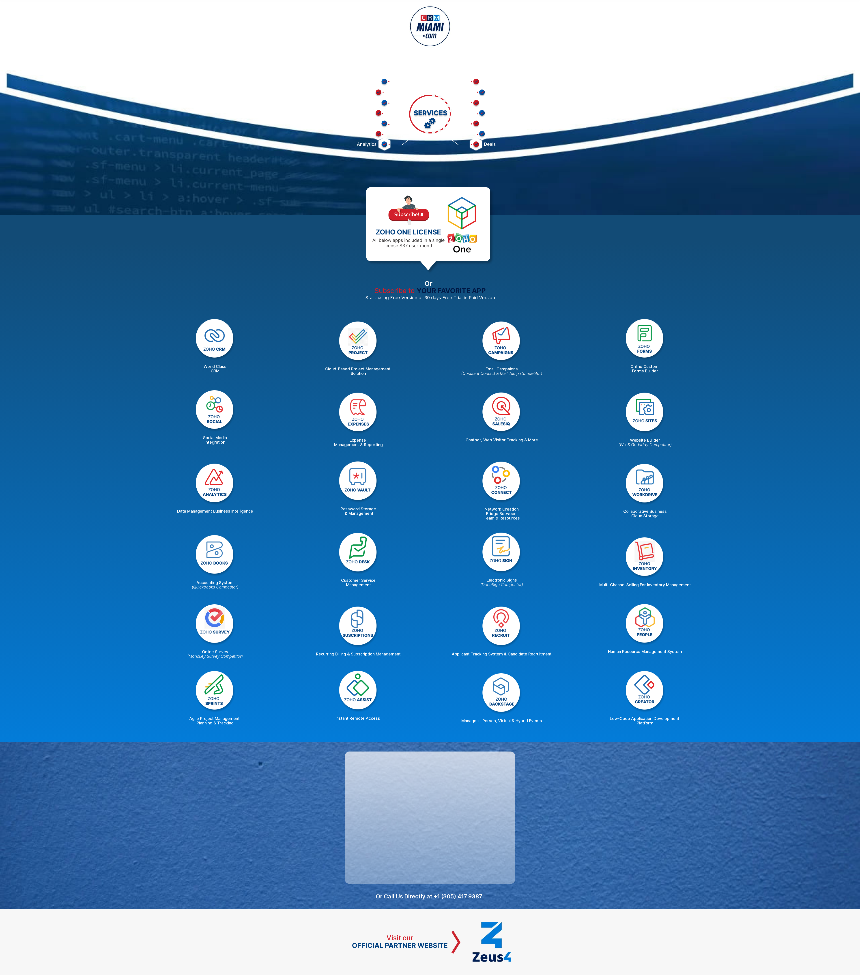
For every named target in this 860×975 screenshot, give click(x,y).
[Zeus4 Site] (492, 925)
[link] (439, 77)
